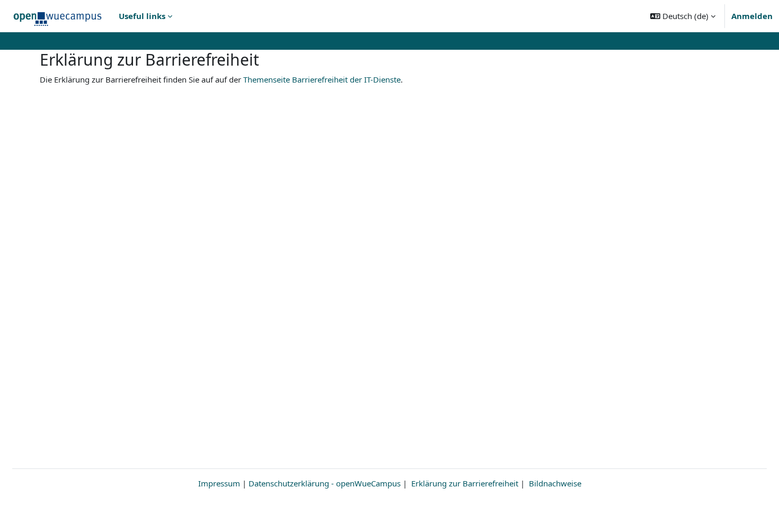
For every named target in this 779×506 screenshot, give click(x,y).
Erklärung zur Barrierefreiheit (464, 483)
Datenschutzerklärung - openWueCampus (325, 483)
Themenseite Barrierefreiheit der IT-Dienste (322, 79)
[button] (682, 16)
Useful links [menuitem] (142, 16)
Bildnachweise (555, 483)
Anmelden (752, 16)
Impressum (219, 483)
